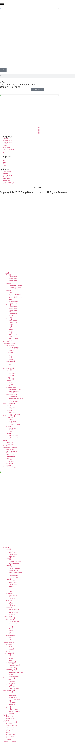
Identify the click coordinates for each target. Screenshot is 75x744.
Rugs (4, 440)
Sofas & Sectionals (14, 296)
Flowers (8, 405)
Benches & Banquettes (15, 294)
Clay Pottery (9, 345)
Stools (10, 292)
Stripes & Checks (10, 460)
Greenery (8, 410)
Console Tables (13, 280)
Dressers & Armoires (14, 289)
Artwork (8, 370)
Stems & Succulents (14, 414)
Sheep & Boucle (10, 454)
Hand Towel (12, 430)
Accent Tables (13, 276)
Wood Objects (10, 361)
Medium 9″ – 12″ (13, 349)
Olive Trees (12, 412)
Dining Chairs (12, 299)
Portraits (11, 375)
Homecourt (12, 386)
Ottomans (8, 319)
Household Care (10, 387)
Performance (9, 463)
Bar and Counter (13, 301)
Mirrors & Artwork (8, 368)
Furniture (5, 273)
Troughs (11, 356)
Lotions (11, 400)
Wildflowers (12, 409)
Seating (8, 290)
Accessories (12, 336)
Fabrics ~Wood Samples (9, 447)
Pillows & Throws (7, 342)
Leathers (8, 465)
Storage (8, 283)
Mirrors (8, 377)
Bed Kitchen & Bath (8, 416)
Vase (10, 364)
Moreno (11, 384)
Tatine (10, 382)
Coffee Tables (13, 278)
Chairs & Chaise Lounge (15, 297)
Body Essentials (13, 396)
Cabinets (11, 312)
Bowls (10, 363)
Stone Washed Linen (11, 451)
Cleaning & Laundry (14, 391)
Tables (7, 275)
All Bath (8, 426)
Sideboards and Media (15, 287)
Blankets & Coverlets (14, 424)
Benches (11, 315)
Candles (8, 380)
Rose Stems (12, 407)
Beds (10, 327)
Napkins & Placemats (14, 437)
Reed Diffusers (13, 393)
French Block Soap (14, 401)
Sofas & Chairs (13, 313)
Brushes (11, 431)
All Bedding (9, 417)
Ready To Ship (13, 320)
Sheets (11, 419)
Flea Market (6, 446)
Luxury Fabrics (10, 461)
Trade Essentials (10, 456)
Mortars (11, 354)
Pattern (8, 458)
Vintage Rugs (9, 442)
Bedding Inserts (13, 423)
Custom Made (13, 322)
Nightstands (12, 329)
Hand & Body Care (11, 394)
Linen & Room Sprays (15, 389)
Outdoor (8, 333)
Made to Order (10, 444)
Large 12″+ (12, 350)
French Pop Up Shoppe (9, 467)
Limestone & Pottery (8, 343)
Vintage (8, 305)
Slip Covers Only (13, 303)
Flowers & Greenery (8, 403)
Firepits (11, 359)
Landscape (12, 373)
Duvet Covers (12, 421)
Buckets (11, 366)
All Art (10, 372)
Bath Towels (12, 428)
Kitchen (8, 433)
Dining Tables (12, 282)
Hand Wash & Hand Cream (16, 398)
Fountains (11, 357)
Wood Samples (10, 449)
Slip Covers (12, 324)
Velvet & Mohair (10, 453)
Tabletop (11, 438)
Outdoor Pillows (13, 338)
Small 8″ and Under (14, 347)
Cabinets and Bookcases (15, 285)
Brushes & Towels (13, 435)
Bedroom (8, 326)
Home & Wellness (7, 379)
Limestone (12, 340)
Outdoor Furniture (14, 334)
